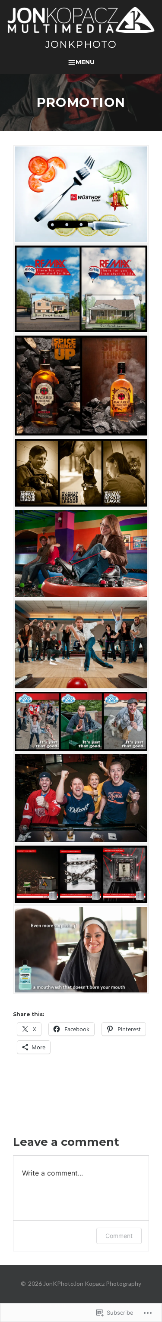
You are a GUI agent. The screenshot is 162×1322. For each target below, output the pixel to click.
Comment (119, 1235)
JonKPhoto (81, 44)
